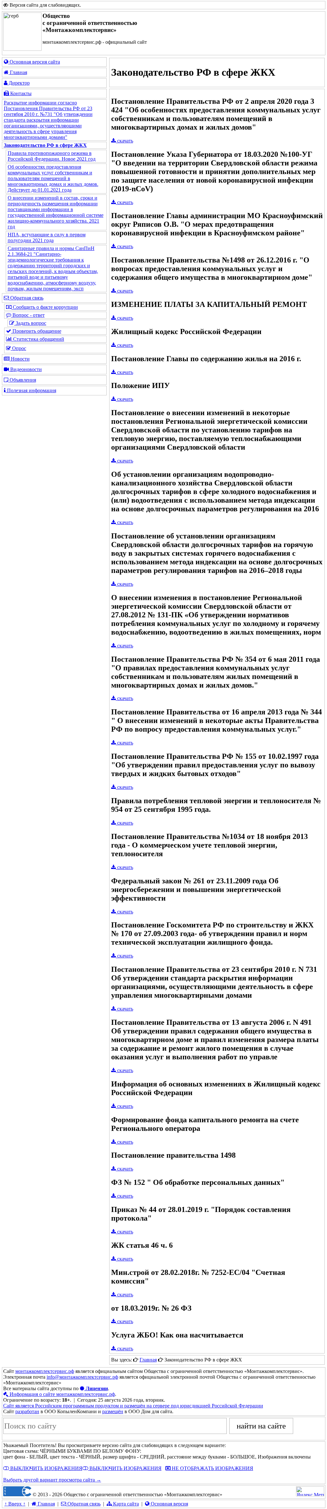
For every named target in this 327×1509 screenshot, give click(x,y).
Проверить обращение (36, 331)
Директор (18, 83)
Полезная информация (31, 390)
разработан (27, 1411)
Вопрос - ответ (28, 315)
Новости (20, 359)
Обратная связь (26, 298)
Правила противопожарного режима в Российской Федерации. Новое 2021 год (51, 156)
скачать (124, 140)
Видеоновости (25, 369)
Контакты (20, 93)
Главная (18, 72)
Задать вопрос (30, 323)
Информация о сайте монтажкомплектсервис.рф (61, 1394)
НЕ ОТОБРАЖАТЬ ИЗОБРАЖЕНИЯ (212, 1468)
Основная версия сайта (34, 62)
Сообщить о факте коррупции (44, 307)
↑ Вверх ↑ (15, 1503)
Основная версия (168, 1503)
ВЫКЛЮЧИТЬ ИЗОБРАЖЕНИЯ (45, 1468)
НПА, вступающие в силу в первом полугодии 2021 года (47, 237)
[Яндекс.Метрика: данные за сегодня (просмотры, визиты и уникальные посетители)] (310, 1491)
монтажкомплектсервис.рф (44, 1371)
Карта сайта (125, 1503)
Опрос (18, 348)
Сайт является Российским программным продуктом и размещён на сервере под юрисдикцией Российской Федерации (133, 1405)
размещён (112, 1411)
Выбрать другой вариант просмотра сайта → (52, 1479)
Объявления (22, 380)
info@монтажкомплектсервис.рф (82, 1377)
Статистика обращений (38, 339)
